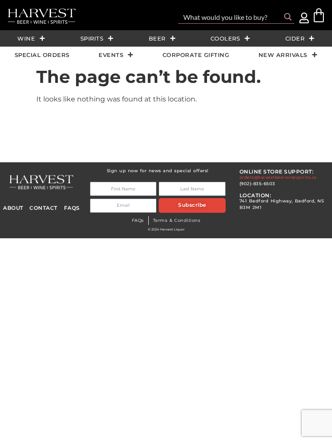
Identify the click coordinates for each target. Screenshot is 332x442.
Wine (26, 38)
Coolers (225, 38)
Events (111, 54)
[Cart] (318, 15)
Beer (157, 38)
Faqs (72, 208)
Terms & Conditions (177, 220)
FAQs (138, 220)
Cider (295, 38)
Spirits (92, 38)
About (13, 208)
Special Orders (42, 54)
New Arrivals (283, 54)
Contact (43, 208)
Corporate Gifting (196, 54)
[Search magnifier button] (288, 17)
